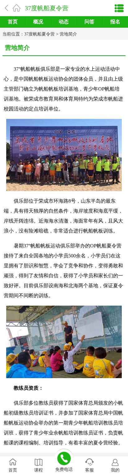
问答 (89, 21)
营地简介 (68, 34)
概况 (38, 21)
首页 (13, 21)
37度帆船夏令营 (46, 8)
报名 (115, 21)
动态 (64, 21)
